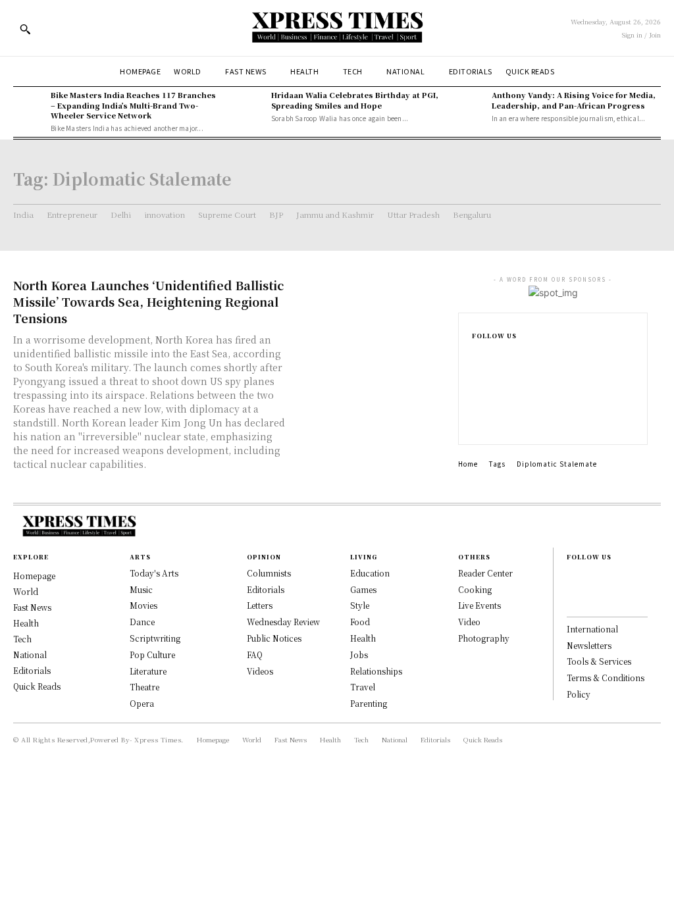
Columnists (269, 572)
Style (359, 605)
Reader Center (485, 572)
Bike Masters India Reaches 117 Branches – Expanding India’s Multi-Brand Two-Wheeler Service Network (133, 105)
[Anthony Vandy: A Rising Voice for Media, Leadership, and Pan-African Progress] (469, 105)
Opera (142, 703)
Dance (142, 621)
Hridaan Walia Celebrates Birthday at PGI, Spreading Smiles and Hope (354, 100)
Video (469, 621)
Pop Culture (152, 654)
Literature (148, 671)
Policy (578, 694)
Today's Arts (154, 572)
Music (141, 589)
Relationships (376, 671)
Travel (362, 686)
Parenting (368, 703)
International (592, 628)
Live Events (479, 605)
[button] (25, 29)
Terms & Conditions (605, 677)
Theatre (144, 686)
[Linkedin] (475, 399)
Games (363, 589)
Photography (483, 638)
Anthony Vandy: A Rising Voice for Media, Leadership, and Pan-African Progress (574, 100)
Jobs (359, 654)
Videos (260, 671)
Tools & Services (599, 661)
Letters (259, 605)
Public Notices (274, 638)
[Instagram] (475, 378)
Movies (143, 605)
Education (370, 572)
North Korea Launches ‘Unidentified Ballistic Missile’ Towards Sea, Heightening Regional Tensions (148, 301)
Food (360, 621)
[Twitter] (475, 420)
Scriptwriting (155, 638)
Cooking (475, 589)
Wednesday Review (283, 621)
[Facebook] (475, 357)
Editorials (265, 589)
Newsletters (589, 645)
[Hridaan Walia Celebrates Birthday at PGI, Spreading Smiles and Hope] (249, 105)
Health (363, 638)
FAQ (255, 654)
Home (468, 464)
